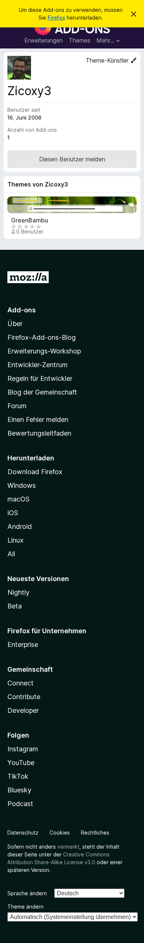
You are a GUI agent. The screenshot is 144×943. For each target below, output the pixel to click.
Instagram (22, 749)
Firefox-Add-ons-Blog (41, 337)
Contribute (23, 697)
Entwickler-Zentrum (37, 365)
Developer (23, 710)
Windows (21, 485)
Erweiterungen (43, 40)
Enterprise (22, 644)
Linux (15, 540)
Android (19, 526)
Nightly (18, 592)
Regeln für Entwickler (39, 378)
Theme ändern (25, 906)
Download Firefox (34, 472)
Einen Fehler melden (37, 419)
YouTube (20, 762)
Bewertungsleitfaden (39, 433)
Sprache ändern (27, 893)
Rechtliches (95, 832)
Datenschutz (22, 832)
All (11, 554)
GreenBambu (29, 220)
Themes (79, 40)
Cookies (59, 832)
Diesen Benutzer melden (72, 159)
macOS (18, 499)
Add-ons (21, 310)
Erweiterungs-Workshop (44, 351)
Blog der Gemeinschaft (42, 392)
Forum (17, 406)
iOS (12, 513)
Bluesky (19, 790)
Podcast (20, 804)
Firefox (56, 17)
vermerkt (68, 846)
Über (15, 324)
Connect (20, 683)
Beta (14, 606)
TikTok (17, 776)
